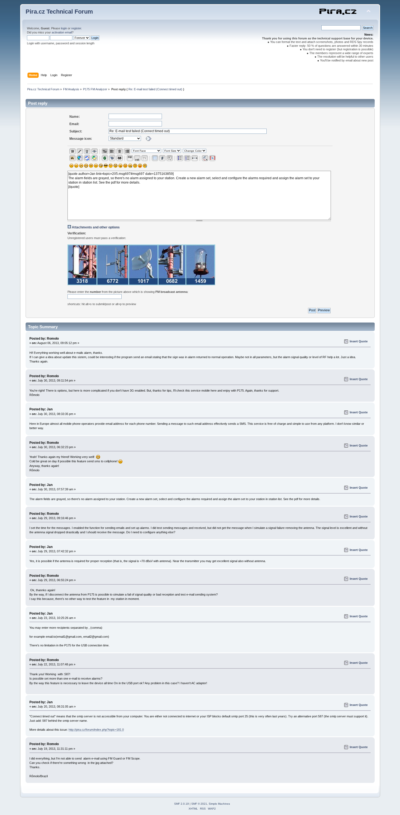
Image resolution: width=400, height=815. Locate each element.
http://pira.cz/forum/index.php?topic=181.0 (96, 729)
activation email (62, 32)
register (76, 28)
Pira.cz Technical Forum (59, 11)
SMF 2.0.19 (181, 803)
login (64, 28)
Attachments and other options (96, 227)
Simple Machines (219, 803)
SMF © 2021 (199, 803)
